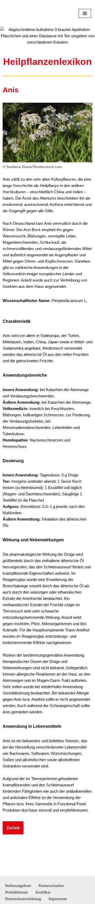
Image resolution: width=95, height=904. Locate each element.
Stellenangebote (18, 886)
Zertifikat (42, 892)
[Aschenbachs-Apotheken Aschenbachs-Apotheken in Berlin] (20, 13)
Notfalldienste (16, 892)
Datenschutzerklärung (23, 899)
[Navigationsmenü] (85, 13)
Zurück (13, 827)
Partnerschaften (51, 886)
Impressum (58, 899)
